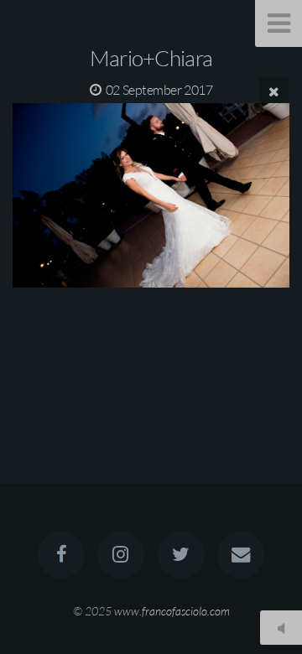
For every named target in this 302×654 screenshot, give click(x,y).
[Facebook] (61, 555)
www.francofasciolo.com (172, 611)
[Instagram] (120, 555)
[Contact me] (240, 555)
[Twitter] (181, 555)
